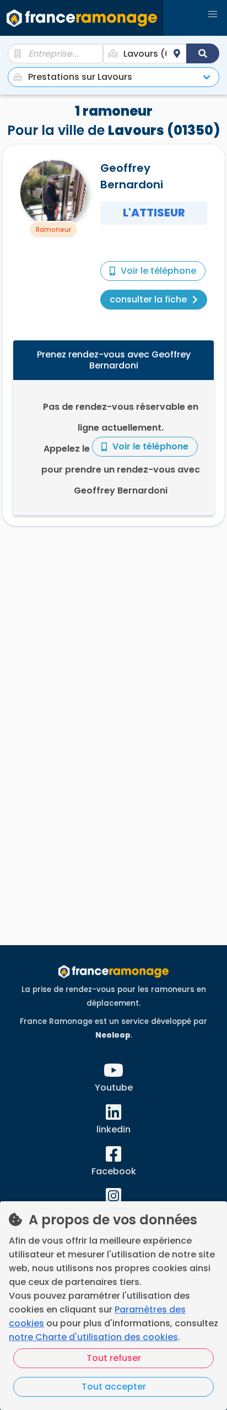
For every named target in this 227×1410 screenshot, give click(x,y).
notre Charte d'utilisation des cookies (93, 1337)
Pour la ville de (113, 120)
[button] (212, 14)
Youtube (114, 1087)
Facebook (113, 1171)
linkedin (113, 1129)
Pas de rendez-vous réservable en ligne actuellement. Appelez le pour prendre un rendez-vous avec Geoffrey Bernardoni (120, 448)
